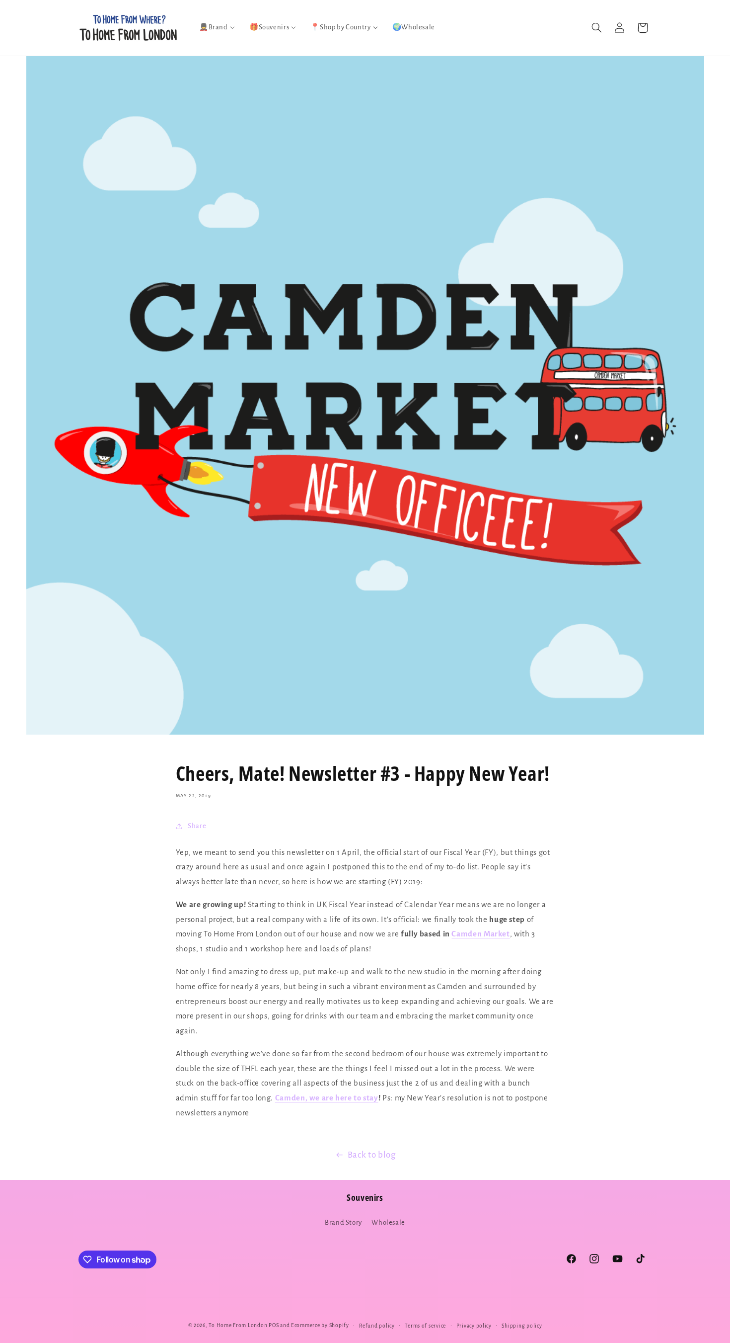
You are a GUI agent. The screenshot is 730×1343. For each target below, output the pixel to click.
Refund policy (377, 1326)
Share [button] (197, 826)
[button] (596, 27)
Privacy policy (474, 1326)
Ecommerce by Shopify (320, 1325)
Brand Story (343, 1222)
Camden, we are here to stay (326, 1098)
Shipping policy (522, 1326)
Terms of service (425, 1326)
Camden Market (480, 934)
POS (274, 1325)
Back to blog (372, 1155)
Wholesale (388, 1222)
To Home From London (238, 1325)
